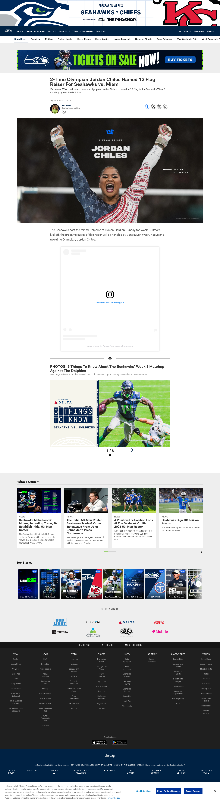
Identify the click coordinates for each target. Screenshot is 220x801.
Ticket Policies (206, 693)
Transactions (16, 688)
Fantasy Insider (45, 703)
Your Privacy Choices (154, 771)
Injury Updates (45, 669)
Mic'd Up (74, 676)
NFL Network (74, 703)
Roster (15, 659)
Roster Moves (45, 698)
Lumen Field (178, 659)
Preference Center (206, 771)
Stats (16, 679)
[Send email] (159, 108)
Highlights (74, 659)
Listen (127, 654)
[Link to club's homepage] (8, 30)
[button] (106, 552)
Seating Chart (206, 688)
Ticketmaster (206, 706)
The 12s (101, 708)
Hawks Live (127, 696)
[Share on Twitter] (153, 108)
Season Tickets (206, 664)
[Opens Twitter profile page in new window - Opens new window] (64, 112)
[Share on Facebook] (147, 108)
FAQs (178, 703)
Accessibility (110, 770)
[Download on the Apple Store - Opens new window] (99, 742)
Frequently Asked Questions (81, 771)
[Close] (215, 791)
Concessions (178, 686)
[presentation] (202, 552)
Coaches (15, 669)
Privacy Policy (11, 771)
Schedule (152, 654)
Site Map (45, 726)
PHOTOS (101, 654)
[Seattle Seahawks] (110, 756)
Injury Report (16, 683)
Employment (33, 770)
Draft (45, 659)
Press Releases (45, 694)
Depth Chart (16, 664)
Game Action (101, 686)
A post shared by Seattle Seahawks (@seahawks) (110, 346)
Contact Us (54, 771)
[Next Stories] (199, 584)
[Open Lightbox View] (110, 420)
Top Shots (101, 681)
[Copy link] (165, 106)
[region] (110, 791)
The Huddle (127, 706)
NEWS (45, 654)
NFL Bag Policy (178, 698)
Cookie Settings (181, 771)
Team (15, 654)
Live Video (74, 708)
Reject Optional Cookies (168, 791)
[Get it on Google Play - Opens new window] (120, 744)
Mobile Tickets (206, 669)
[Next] (132, 450)
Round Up (45, 664)
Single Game (206, 659)
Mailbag (45, 689)
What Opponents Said (45, 718)
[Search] (180, 31)
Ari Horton (66, 105)
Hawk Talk (127, 701)
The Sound (74, 664)
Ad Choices (131, 771)
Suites (206, 674)
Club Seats (206, 679)
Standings (16, 674)
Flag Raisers (101, 703)
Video (74, 654)
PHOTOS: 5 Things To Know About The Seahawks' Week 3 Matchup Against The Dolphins (107, 368)
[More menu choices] (109, 31)
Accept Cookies (193, 791)
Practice (101, 691)
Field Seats (206, 683)
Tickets (206, 654)
